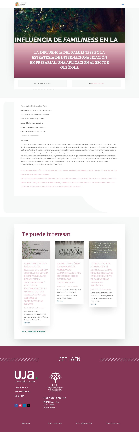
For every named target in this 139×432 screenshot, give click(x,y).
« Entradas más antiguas (33, 331)
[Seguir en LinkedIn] (24, 405)
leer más (27, 323)
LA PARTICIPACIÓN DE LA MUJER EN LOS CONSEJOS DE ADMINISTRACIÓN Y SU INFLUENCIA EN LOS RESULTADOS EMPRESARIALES (69, 273)
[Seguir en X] (28, 405)
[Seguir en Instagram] (20, 405)
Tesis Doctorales (97, 83)
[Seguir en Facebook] (16, 405)
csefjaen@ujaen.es (22, 391)
